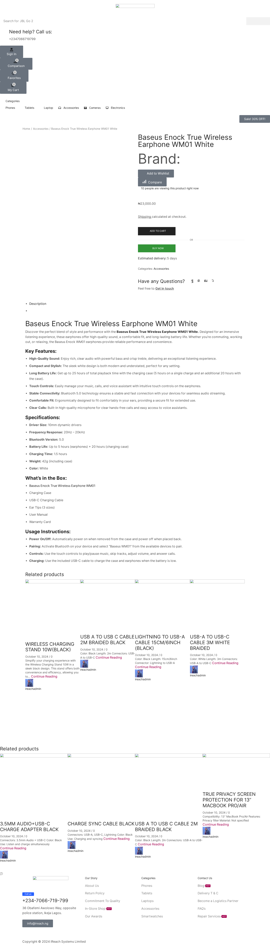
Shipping (145, 217)
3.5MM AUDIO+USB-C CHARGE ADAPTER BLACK (29, 826)
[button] (11, 52)
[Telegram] (212, 281)
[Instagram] (198, 281)
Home (26, 128)
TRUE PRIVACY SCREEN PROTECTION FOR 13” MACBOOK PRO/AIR (229, 799)
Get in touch (164, 288)
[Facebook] (192, 281)
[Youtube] (206, 281)
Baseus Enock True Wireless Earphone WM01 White (111, 323)
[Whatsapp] (43, 933)
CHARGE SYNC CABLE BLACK (101, 824)
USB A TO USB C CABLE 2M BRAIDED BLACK (107, 639)
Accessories (40, 128)
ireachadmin (33, 688)
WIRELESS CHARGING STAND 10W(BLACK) (49, 647)
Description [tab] (37, 304)
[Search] (258, 21)
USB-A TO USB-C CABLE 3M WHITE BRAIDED (210, 642)
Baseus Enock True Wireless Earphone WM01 (62, 486)
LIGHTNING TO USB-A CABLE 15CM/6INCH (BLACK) (160, 642)
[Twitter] (29, 933)
